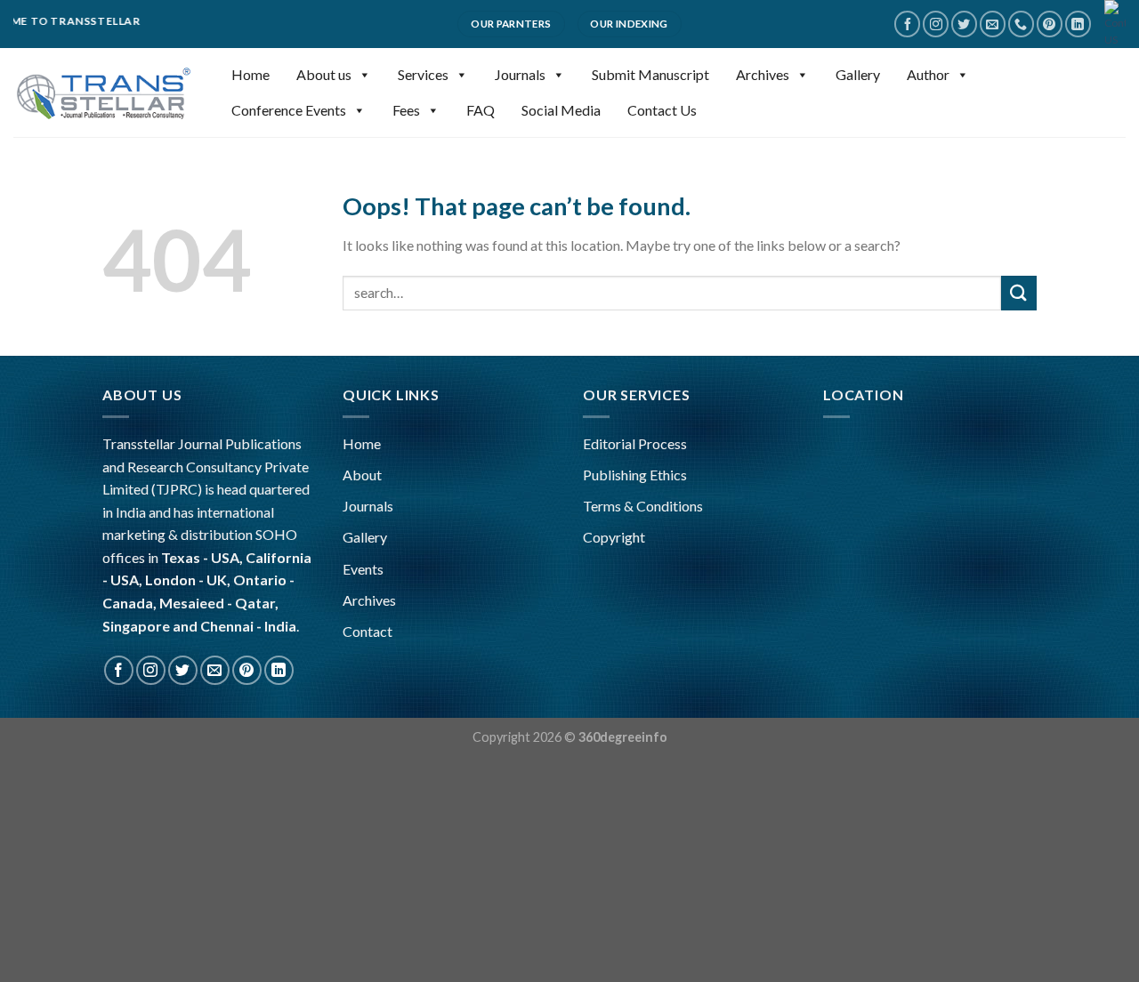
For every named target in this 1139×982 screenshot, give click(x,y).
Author (928, 74)
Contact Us (662, 109)
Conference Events (288, 109)
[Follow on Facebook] (907, 23)
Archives (762, 74)
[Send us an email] (993, 23)
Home (250, 74)
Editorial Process (635, 443)
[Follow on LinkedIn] (1078, 23)
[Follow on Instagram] (936, 23)
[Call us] (1021, 23)
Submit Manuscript (650, 74)
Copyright (614, 536)
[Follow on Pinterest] (1049, 23)
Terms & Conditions (643, 505)
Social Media (561, 109)
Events (363, 568)
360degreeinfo (622, 737)
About (362, 474)
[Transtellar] (102, 93)
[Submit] (1019, 293)
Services (423, 74)
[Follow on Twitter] (964, 23)
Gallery (858, 74)
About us (323, 74)
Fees (406, 109)
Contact (367, 631)
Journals (520, 74)
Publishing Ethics (635, 474)
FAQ (480, 109)
